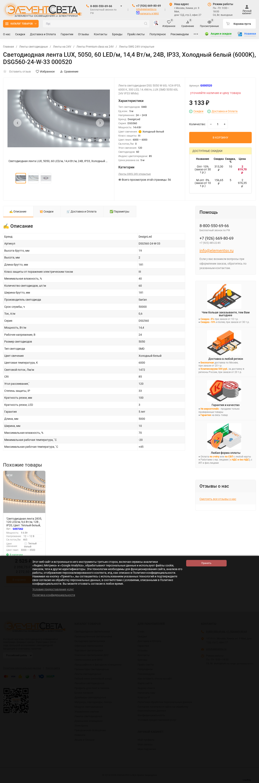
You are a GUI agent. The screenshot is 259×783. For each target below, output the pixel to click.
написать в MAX (149, 13)
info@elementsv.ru (146, 9)
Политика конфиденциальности (53, 595)
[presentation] (17, 123)
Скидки (198, 111)
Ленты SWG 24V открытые (136, 46)
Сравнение (71, 71)
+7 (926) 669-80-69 (148, 5)
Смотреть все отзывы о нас (218, 499)
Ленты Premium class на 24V (95, 46)
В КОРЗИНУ (220, 137)
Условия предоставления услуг (53, 589)
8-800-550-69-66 (101, 6)
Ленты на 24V (62, 46)
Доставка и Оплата (225, 111)
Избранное (47, 71)
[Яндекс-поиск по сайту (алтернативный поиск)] (156, 24)
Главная (8, 46)
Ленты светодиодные (33, 46)
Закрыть (253, 781)
